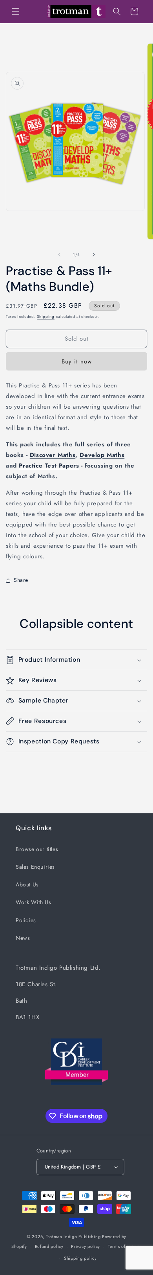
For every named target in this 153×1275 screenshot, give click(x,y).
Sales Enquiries (35, 867)
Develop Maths (102, 455)
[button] (15, 11)
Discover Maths (52, 455)
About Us (27, 884)
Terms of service (125, 1246)
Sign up (81, 248)
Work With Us (33, 902)
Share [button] (21, 580)
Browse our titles (37, 849)
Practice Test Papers (49, 465)
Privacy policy (85, 1246)
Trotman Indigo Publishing (73, 1236)
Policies (26, 920)
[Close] (124, 56)
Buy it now (77, 361)
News (23, 938)
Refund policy (49, 1246)
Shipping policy (80, 1258)
